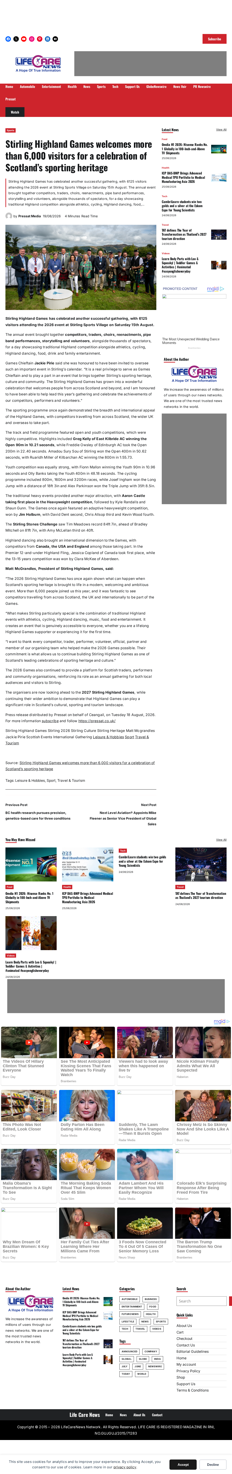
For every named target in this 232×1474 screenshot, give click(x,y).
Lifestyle (128, 1321)
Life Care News (85, 1414)
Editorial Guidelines (192, 1351)
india (157, 1359)
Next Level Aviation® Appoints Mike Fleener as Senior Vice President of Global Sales (123, 818)
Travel (165, 224)
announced (129, 1351)
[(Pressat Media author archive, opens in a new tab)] (8, 218)
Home (181, 1358)
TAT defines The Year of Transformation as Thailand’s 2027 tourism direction (184, 234)
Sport (129, 737)
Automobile (130, 1299)
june (138, 1366)
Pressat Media (29, 216)
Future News (130, 1314)
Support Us (185, 1384)
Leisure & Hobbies (108, 737)
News (145, 1321)
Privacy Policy (188, 1371)
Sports (10, 130)
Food (164, 139)
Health (165, 167)
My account (186, 1364)
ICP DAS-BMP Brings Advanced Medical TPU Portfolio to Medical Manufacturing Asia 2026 (183, 177)
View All (221, 129)
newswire (155, 1366)
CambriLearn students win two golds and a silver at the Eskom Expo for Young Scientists (182, 205)
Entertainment (132, 1306)
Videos (166, 253)
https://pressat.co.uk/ (97, 721)
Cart (180, 1332)
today (126, 1373)
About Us (184, 1326)
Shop (180, 1377)
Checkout (184, 1338)
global (127, 1359)
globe (143, 1359)
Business (151, 1299)
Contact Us (185, 1345)
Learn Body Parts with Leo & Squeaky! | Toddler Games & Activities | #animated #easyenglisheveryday (180, 265)
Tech (164, 196)
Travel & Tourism (71, 780)
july (124, 1366)
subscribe (50, 721)
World (141, 1373)
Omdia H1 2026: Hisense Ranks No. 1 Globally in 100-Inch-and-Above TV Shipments (185, 148)
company (151, 1351)
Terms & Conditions (192, 1390)
